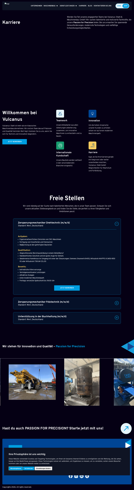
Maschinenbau (50, 6)
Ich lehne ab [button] (29, 468)
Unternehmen (36, 6)
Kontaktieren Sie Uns (102, 6)
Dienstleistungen (67, 6)
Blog (90, 6)
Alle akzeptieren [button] (15, 468)
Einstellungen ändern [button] (43, 468)
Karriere (82, 6)
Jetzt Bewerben (15, 142)
